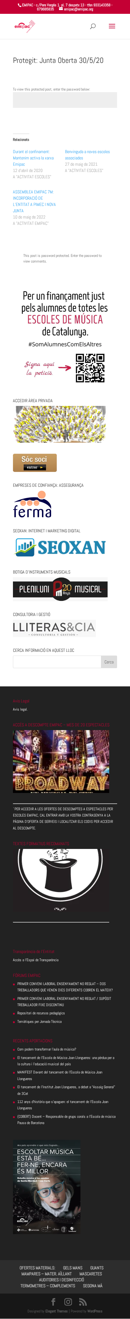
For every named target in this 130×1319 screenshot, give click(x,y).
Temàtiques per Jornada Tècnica (39, 1021)
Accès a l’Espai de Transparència (35, 959)
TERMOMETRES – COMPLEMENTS (48, 1286)
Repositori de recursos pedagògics (41, 1013)
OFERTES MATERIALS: (37, 1268)
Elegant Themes (56, 1311)
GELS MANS (72, 1268)
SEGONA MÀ (93, 1286)
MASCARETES (91, 1274)
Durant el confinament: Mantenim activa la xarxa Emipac (33, 158)
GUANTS (96, 1268)
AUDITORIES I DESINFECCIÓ (61, 1280)
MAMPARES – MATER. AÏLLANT (46, 1274)
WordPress (95, 1311)
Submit (101, 122)
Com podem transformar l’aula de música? (46, 1049)
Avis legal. (20, 709)
